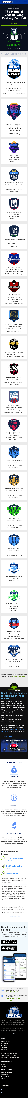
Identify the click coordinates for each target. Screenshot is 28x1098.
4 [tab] (15, 48)
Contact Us (4, 1047)
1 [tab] (8, 48)
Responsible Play (5, 1076)
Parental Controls (5, 1083)
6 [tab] (19, 48)
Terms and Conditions (6, 1072)
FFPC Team (4, 1045)
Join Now (14, 23)
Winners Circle (4, 1049)
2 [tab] (10, 48)
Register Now (7, 736)
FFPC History (4, 1043)
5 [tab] (17, 48)
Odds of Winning (5, 1081)
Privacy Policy (4, 1074)
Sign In (18, 2)
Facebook (3, 1066)
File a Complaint (5, 1085)
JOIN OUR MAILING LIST (19, 676)
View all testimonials (14, 916)
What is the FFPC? (5, 1041)
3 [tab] (13, 48)
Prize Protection (5, 1078)
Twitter (3, 1064)
